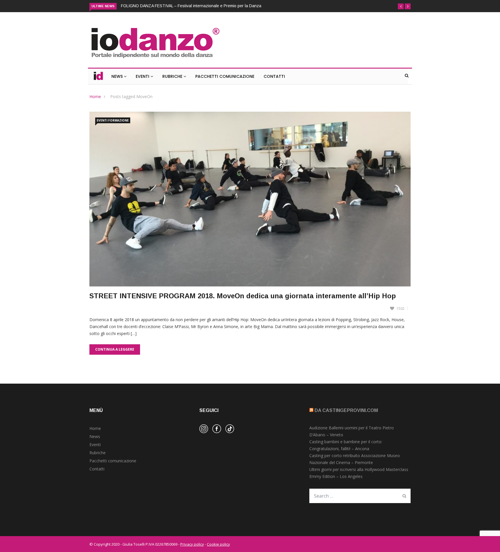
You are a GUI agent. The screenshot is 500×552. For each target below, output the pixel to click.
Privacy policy (192, 544)
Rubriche (172, 76)
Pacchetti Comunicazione (224, 76)
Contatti (274, 76)
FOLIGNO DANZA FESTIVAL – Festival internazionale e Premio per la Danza (191, 5)
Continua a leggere (114, 349)
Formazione (118, 120)
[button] (401, 6)
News (117, 76)
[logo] (154, 59)
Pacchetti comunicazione (112, 460)
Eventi (143, 76)
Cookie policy (218, 544)
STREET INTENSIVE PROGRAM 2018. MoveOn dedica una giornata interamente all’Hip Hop (242, 296)
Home (95, 96)
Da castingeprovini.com (346, 410)
